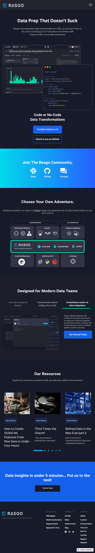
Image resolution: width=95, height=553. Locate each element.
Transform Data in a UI (47, 130)
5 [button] (56, 450)
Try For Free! (47, 489)
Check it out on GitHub (47, 139)
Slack (67, 520)
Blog (66, 528)
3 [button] (48, 450)
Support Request (83, 541)
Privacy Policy (86, 524)
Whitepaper (51, 516)
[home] (45, 5)
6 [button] (59, 450)
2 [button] (45, 450)
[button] (90, 5)
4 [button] (52, 450)
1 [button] (34, 450)
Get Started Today (78, 335)
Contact (83, 535)
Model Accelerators (54, 520)
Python (37, 211)
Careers (83, 520)
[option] (17, 420)
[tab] (18, 304)
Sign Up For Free (52, 528)
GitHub (68, 516)
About (82, 516)
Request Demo (52, 524)
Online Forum (70, 524)
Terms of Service (83, 530)
